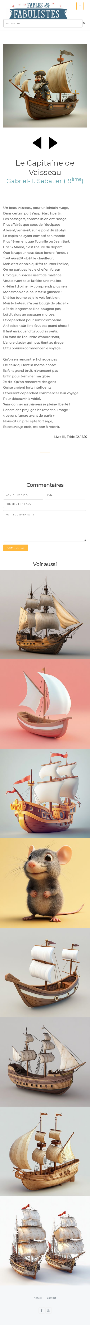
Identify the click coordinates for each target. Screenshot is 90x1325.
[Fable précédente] (37, 142)
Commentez (16, 547)
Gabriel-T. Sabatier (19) (45, 181)
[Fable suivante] (53, 142)
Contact (51, 1298)
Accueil (38, 1298)
